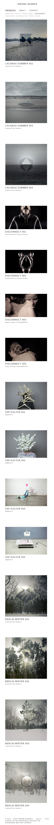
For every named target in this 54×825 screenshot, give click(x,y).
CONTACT (33, 10)
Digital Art (9, 13)
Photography (40, 13)
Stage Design (27, 13)
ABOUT (22, 10)
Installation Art (22, 16)
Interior (18, 13)
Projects (10, 10)
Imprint (39, 819)
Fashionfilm (9, 16)
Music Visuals (34, 16)
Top (47, 819)
